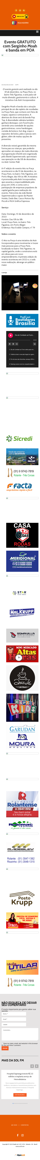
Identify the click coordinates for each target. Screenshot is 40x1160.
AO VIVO (14, 1125)
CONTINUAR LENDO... (20, 1094)
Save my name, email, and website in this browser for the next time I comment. (20, 1044)
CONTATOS (25, 1125)
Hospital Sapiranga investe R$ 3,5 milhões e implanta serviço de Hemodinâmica (20, 1076)
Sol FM (16, 84)
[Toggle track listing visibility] (34, 344)
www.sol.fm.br (20, 1146)
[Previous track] (9, 344)
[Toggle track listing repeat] (16, 344)
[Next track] (13, 344)
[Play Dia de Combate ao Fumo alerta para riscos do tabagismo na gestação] (10, 335)
